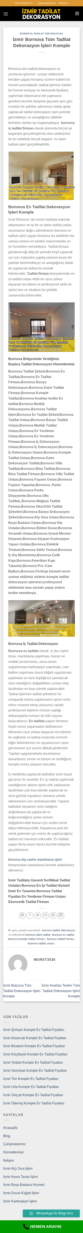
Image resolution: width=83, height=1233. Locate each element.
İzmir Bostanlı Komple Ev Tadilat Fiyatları (34, 1046)
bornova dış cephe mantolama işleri (35, 859)
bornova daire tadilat (38, 934)
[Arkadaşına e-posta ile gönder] (45, 915)
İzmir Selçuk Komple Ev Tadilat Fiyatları (33, 1095)
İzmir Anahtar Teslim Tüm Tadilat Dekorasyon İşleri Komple (61, 991)
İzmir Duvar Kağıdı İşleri (21, 1193)
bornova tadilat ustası (41, 943)
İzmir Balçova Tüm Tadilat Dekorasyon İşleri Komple (21, 991)
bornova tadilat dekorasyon (41, 33)
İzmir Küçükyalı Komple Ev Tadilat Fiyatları (35, 1054)
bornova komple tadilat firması (26, 939)
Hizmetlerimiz (23, 3)
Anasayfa (10, 1128)
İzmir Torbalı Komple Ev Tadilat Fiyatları (33, 1062)
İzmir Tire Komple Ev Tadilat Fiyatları (30, 1079)
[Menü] (5, 14)
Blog (6, 1136)
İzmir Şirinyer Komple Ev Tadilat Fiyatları (33, 1030)
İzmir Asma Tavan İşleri (20, 1177)
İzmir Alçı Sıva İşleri (18, 1168)
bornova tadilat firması (60, 939)
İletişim (63, 3)
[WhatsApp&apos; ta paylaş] (22, 915)
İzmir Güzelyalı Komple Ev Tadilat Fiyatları (35, 1070)
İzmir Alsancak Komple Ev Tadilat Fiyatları (34, 1038)
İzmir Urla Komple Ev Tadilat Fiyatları (31, 1087)
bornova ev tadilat (63, 934)
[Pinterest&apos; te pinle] (53, 915)
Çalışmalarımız (46, 3)
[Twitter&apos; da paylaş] (37, 915)
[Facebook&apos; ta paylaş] (29, 915)
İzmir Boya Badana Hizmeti (23, 1185)
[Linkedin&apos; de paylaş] (60, 915)
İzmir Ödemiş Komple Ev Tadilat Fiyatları (33, 1103)
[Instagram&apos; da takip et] (77, 14)
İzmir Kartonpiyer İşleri (20, 1201)
